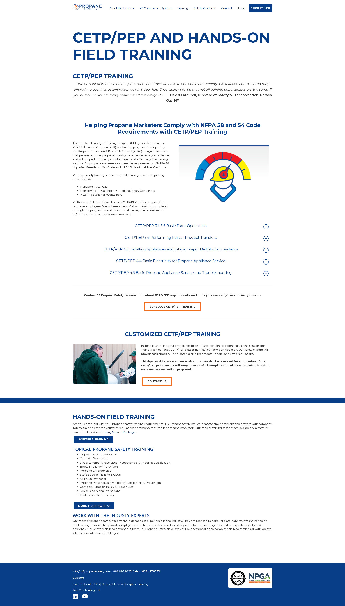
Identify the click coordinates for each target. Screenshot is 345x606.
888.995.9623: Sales (126, 571)
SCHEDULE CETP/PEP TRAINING (173, 306)
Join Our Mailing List (86, 590)
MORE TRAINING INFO (94, 505)
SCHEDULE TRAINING (93, 439)
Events (77, 584)
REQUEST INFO (260, 7)
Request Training (136, 584)
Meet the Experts (122, 8)
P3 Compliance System (155, 8)
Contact (226, 8)
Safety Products (204, 8)
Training (182, 8)
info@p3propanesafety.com (92, 571)
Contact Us (157, 381)
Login (242, 8)
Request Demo (112, 584)
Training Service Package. (118, 432)
